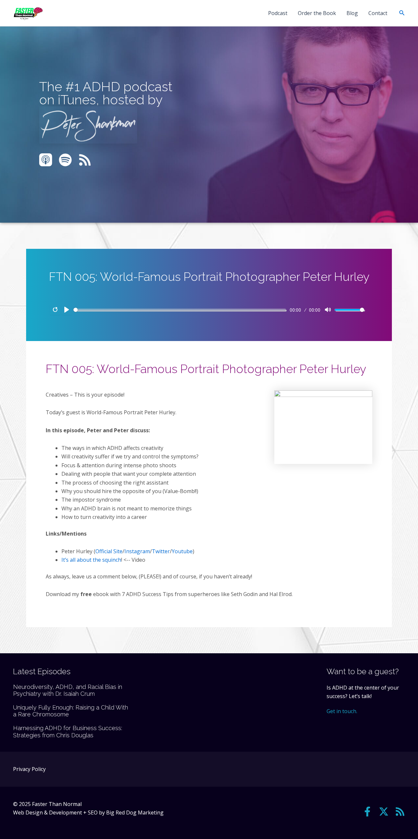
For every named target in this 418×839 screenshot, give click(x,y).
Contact (377, 13)
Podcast (277, 13)
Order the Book (317, 13)
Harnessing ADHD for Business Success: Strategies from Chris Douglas (67, 732)
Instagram (137, 551)
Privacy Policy (29, 769)
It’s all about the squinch (91, 559)
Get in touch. (342, 711)
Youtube (182, 551)
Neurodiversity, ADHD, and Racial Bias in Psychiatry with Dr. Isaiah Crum (67, 690)
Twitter (161, 551)
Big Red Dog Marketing (135, 812)
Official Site (108, 551)
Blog (352, 13)
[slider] (179, 310)
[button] (402, 13)
